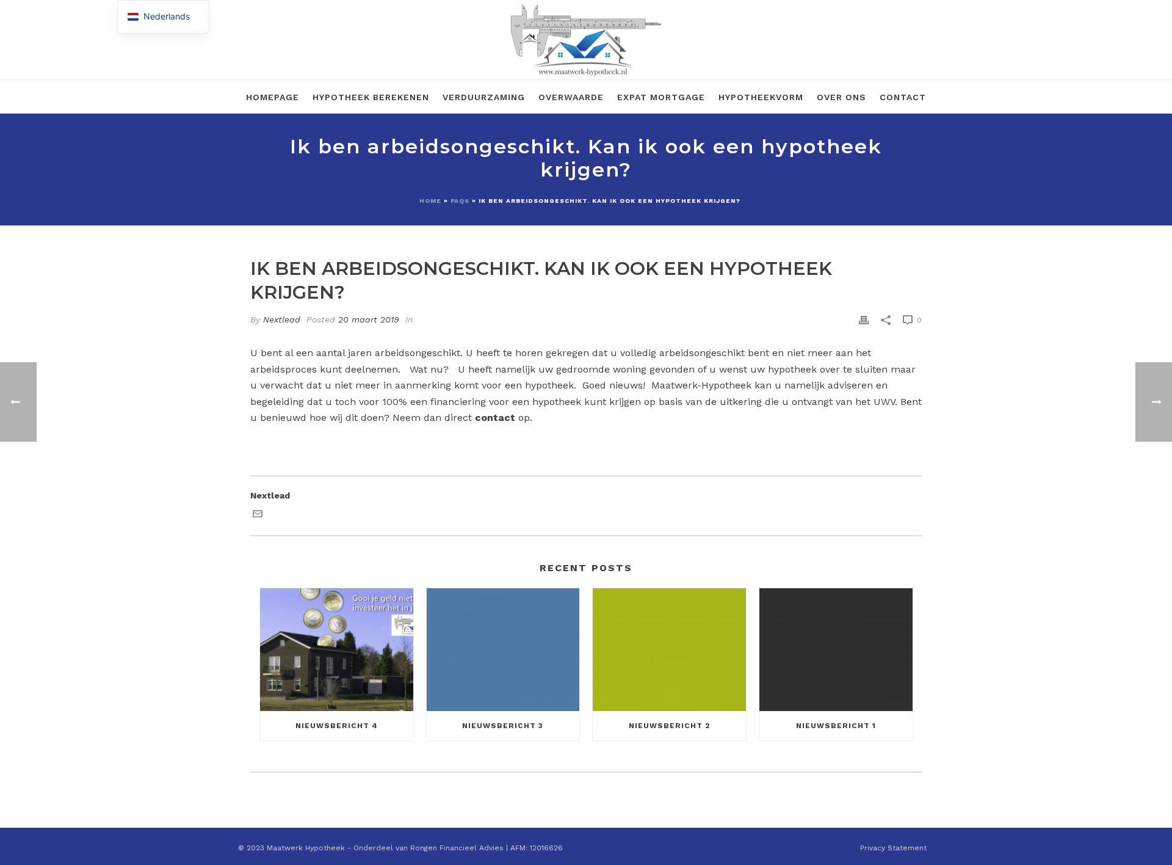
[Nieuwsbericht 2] (669, 649)
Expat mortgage (661, 97)
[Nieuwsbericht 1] (836, 649)
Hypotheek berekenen (371, 97)
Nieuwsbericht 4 (336, 725)
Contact (903, 97)
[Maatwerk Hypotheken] (586, 39)
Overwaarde (571, 97)
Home (430, 200)
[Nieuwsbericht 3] (503, 649)
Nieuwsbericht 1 (836, 725)
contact (495, 417)
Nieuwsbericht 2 (670, 725)
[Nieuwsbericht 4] (336, 649)
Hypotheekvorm (760, 97)
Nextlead (281, 319)
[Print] (864, 320)
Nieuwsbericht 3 (502, 725)
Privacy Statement (893, 848)
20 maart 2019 (368, 319)
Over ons (841, 97)
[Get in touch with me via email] (257, 515)
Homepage (272, 97)
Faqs (459, 200)
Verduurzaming (484, 97)
